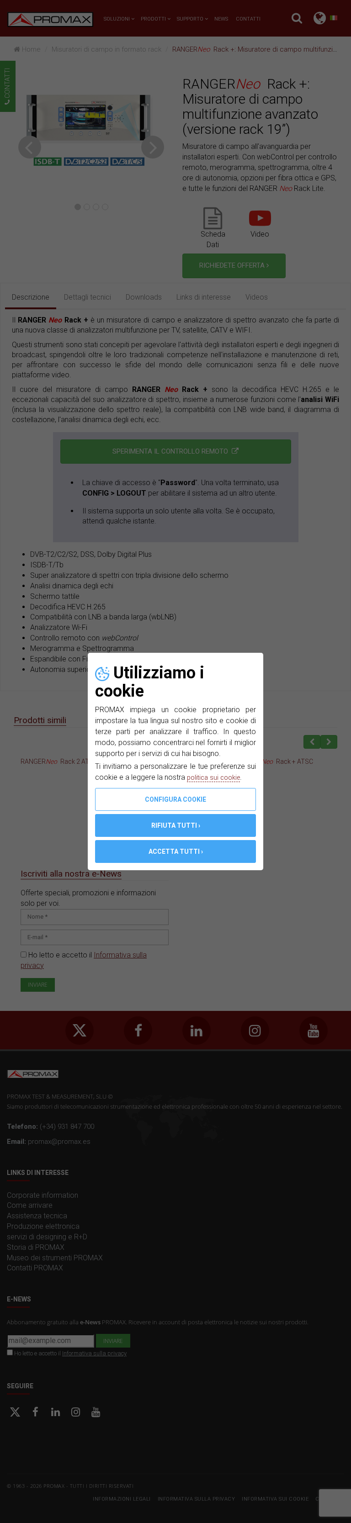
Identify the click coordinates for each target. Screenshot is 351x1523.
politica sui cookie (216, 777)
